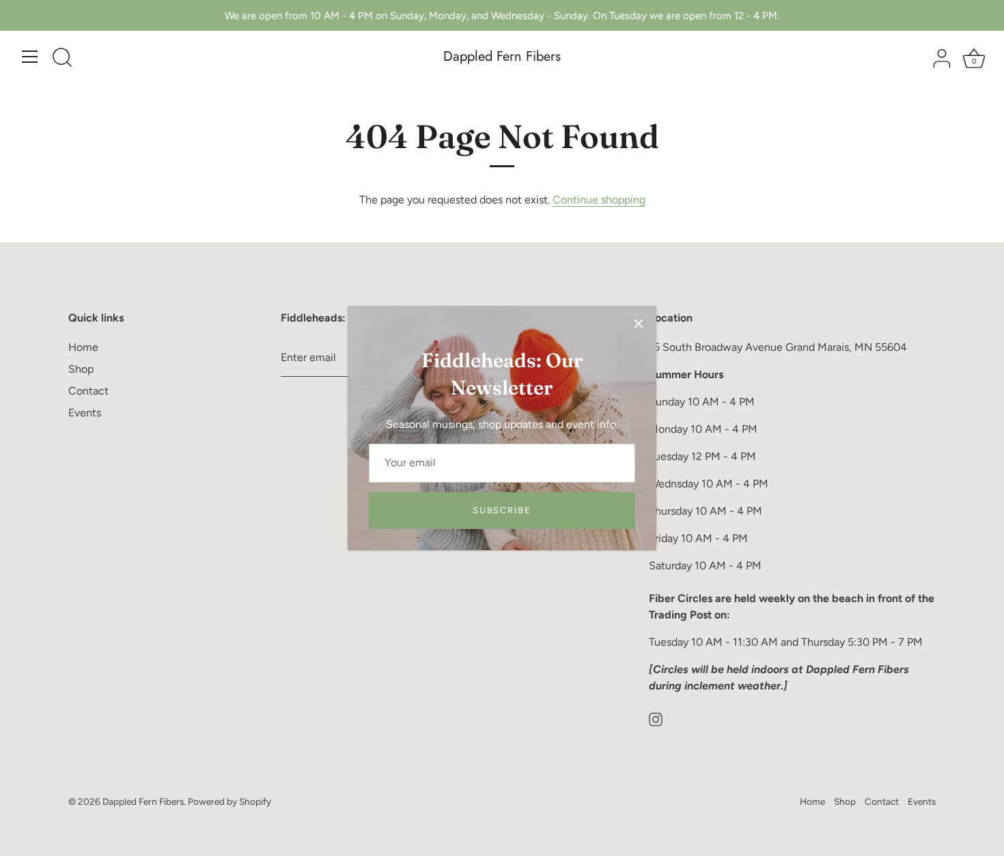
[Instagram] (656, 718)
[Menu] (30, 57)
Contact (88, 390)
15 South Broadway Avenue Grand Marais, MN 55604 (778, 347)
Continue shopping (599, 199)
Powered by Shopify (229, 801)
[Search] (62, 59)
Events (84, 412)
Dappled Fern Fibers (502, 56)
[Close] (639, 324)
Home (83, 347)
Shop (81, 368)
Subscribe (502, 510)
